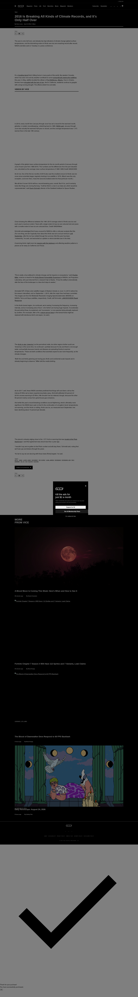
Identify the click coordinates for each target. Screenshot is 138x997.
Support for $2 (70, 507)
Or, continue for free (71, 516)
